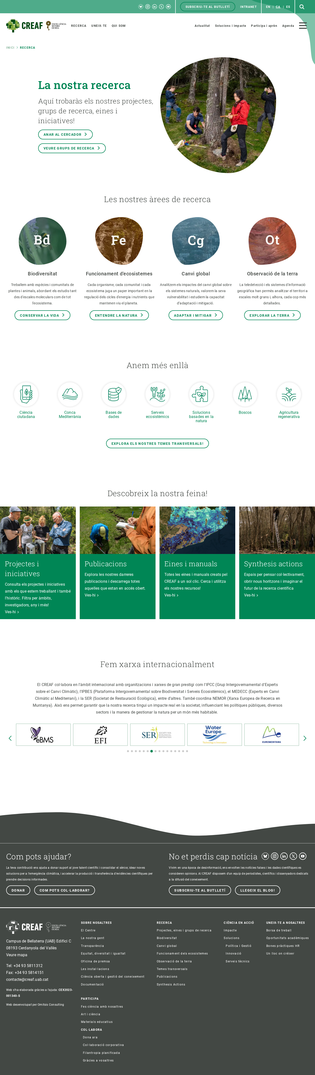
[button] (128, 751)
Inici (10, 47)
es (288, 7)
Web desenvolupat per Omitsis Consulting (35, 1004)
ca (278, 7)
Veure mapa (17, 955)
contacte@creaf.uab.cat (27, 979)
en (268, 7)
